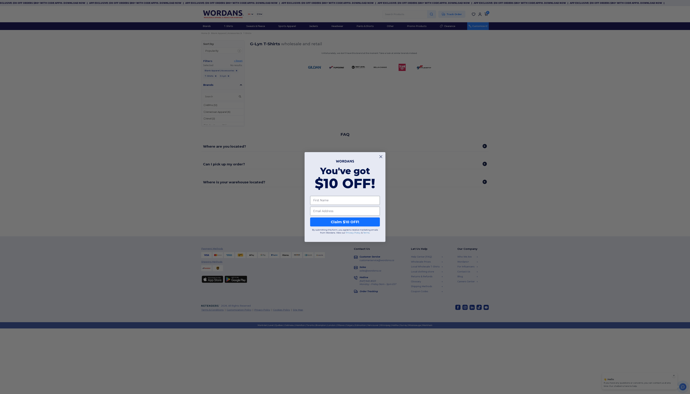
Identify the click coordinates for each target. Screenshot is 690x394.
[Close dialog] (381, 157)
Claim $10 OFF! (345, 222)
